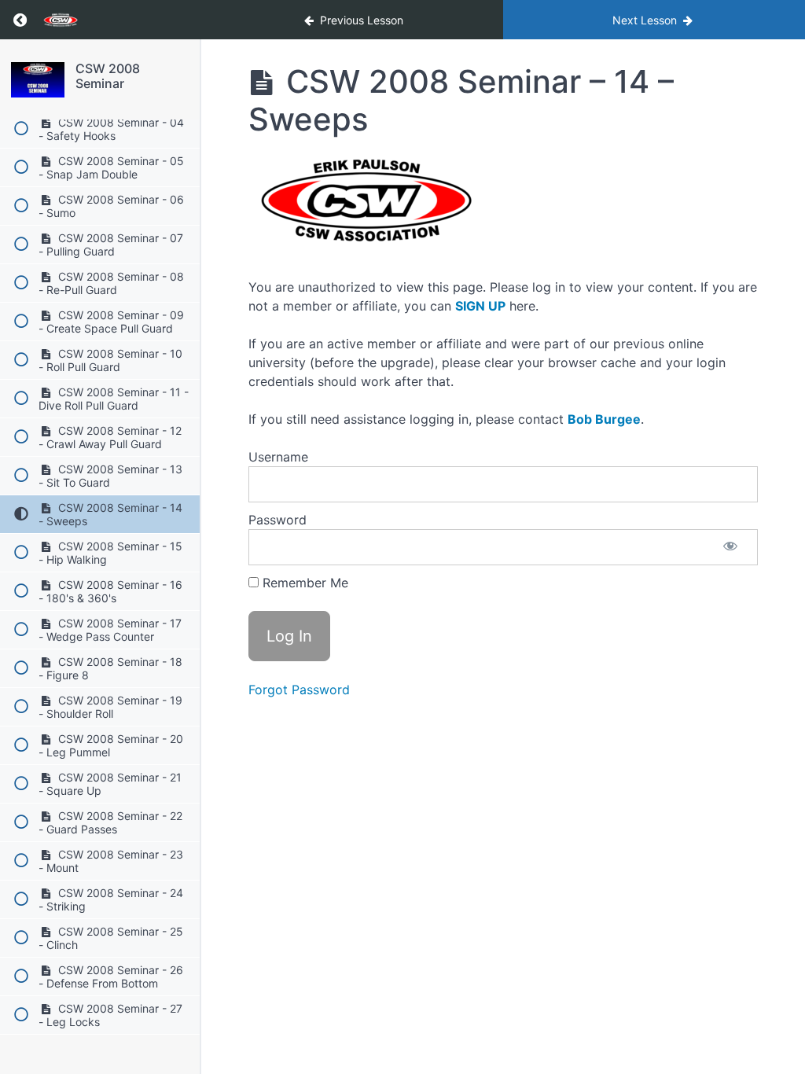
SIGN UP (480, 306)
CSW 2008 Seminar (107, 76)
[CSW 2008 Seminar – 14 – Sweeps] (37, 79)
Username (278, 457)
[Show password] (730, 547)
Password (277, 520)
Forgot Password (299, 689)
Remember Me (303, 582)
